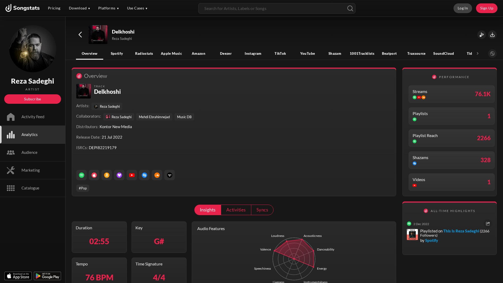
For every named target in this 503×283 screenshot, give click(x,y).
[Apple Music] (94, 175)
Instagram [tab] (253, 53)
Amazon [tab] (198, 53)
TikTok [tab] (280, 53)
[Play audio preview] (98, 34)
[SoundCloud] (157, 175)
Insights (208, 210)
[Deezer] (119, 175)
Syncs (262, 210)
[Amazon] (106, 175)
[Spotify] (81, 175)
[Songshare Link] (481, 34)
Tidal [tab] (471, 53)
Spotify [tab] (117, 53)
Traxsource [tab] (416, 53)
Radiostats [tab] (144, 53)
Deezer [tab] (226, 53)
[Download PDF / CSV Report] (492, 34)
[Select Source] (492, 53)
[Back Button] (80, 34)
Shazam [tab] (335, 53)
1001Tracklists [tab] (362, 53)
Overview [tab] (90, 53)
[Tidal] (169, 175)
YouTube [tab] (307, 53)
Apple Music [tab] (171, 53)
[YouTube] (132, 175)
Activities (236, 210)
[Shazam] (144, 175)
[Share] (488, 223)
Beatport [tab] (389, 53)
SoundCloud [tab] (443, 53)
